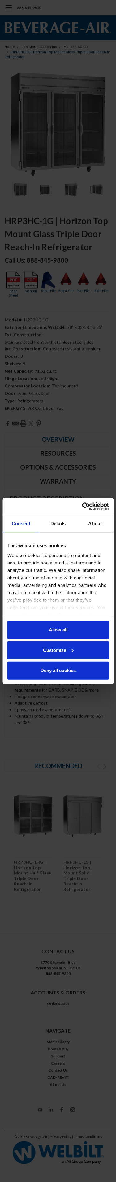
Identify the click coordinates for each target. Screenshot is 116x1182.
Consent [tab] (21, 523)
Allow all (58, 629)
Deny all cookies (58, 670)
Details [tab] (58, 523)
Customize (54, 650)
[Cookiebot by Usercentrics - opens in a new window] (82, 506)
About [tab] (95, 523)
